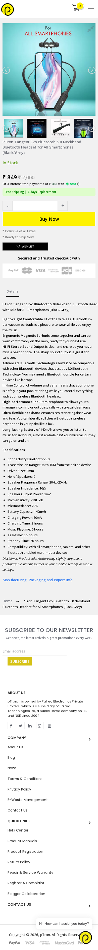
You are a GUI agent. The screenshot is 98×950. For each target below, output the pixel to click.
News (12, 768)
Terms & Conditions (25, 778)
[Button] (91, 7)
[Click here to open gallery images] (91, 30)
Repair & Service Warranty (30, 872)
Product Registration (25, 851)
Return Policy (19, 862)
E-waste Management (28, 799)
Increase (63, 206)
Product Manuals (22, 841)
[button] (8, 206)
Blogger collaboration (26, 893)
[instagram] (40, 725)
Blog (11, 757)
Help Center (18, 830)
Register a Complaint (26, 883)
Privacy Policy (19, 789)
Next (91, 70)
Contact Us (17, 810)
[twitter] (21, 725)
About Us (15, 747)
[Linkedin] (30, 725)
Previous (7, 70)
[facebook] (11, 725)
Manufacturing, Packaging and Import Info (38, 580)
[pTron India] (7, 9)
